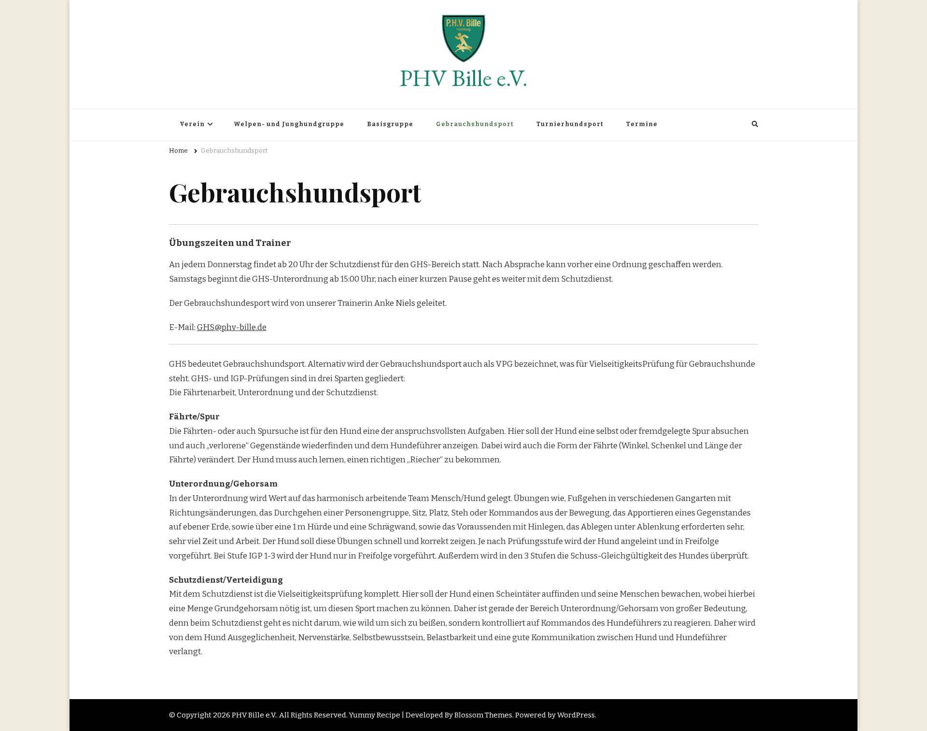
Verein (192, 124)
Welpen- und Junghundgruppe (289, 124)
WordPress (576, 715)
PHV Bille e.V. (464, 77)
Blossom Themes (483, 715)
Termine (642, 124)
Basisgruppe (390, 124)
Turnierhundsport (570, 124)
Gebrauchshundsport (475, 124)
